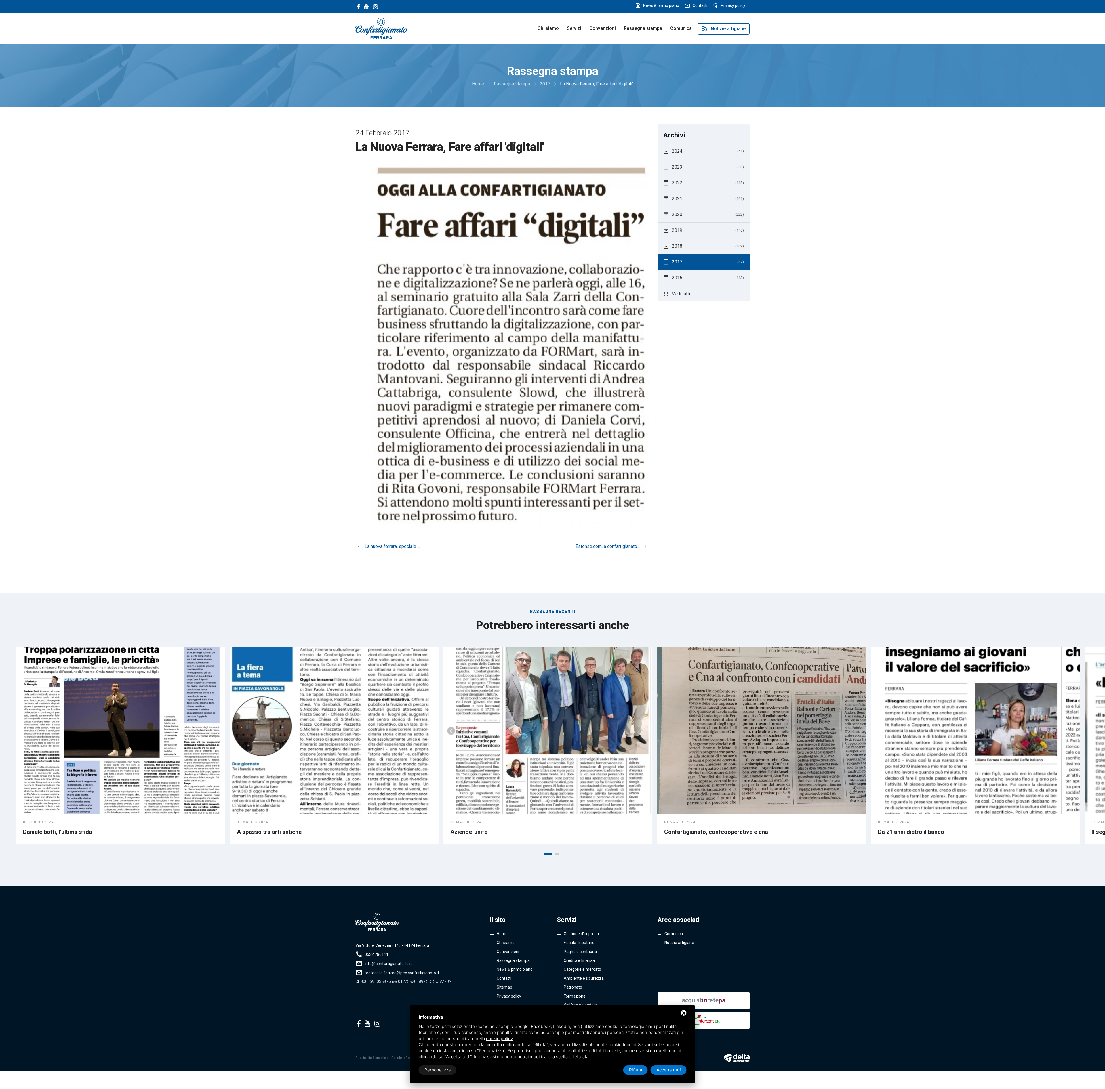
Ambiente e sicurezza (584, 978)
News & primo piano (661, 5)
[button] (548, 854)
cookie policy (499, 1038)
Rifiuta (635, 1070)
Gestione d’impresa (581, 933)
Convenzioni (602, 28)
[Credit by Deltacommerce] (737, 1058)
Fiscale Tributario (579, 942)
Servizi (574, 28)
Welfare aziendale (580, 1005)
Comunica (681, 28)
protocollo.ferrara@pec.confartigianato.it (402, 972)
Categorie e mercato (582, 969)
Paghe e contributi (580, 951)
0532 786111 (376, 954)
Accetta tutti (668, 1070)
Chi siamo (548, 28)
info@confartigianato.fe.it (388, 963)
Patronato (573, 987)
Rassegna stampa (643, 28)
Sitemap (504, 987)
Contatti (700, 5)
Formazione (575, 996)
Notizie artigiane (724, 29)
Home (502, 933)
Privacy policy (733, 5)
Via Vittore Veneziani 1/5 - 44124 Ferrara (392, 945)
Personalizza (437, 1070)
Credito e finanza (579, 960)
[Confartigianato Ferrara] (381, 28)
